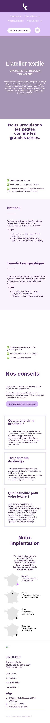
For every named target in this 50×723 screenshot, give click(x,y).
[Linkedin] (37, 30)
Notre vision (16, 16)
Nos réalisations (15, 21)
